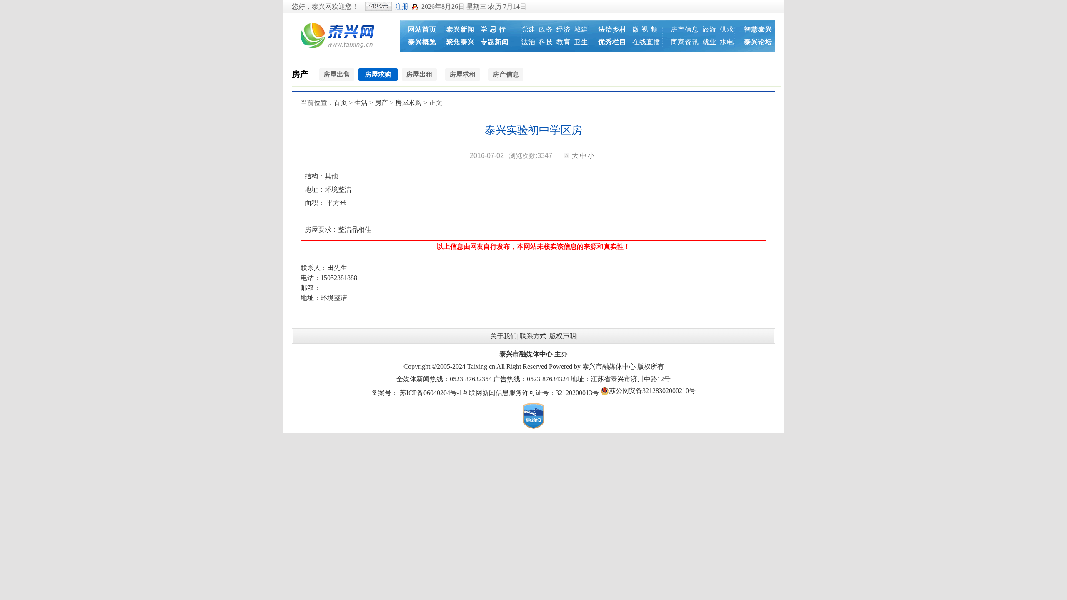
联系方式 (533, 336)
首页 (340, 102)
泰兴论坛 (758, 41)
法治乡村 (612, 29)
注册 (401, 6)
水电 (727, 41)
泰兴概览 (422, 41)
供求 (727, 29)
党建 (528, 29)
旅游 (709, 29)
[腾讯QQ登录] (415, 6)
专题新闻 (495, 41)
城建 (581, 29)
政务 (546, 29)
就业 (709, 41)
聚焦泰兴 (460, 41)
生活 (361, 102)
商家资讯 (685, 41)
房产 (300, 74)
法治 (528, 41)
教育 (563, 41)
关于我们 (503, 336)
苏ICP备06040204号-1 (431, 392)
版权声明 (562, 336)
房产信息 (685, 29)
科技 (546, 41)
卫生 (581, 41)
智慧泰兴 (758, 29)
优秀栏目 (612, 41)
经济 (563, 29)
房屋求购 (408, 102)
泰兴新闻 (460, 29)
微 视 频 (645, 29)
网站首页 (422, 29)
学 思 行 (493, 29)
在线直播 (646, 41)
